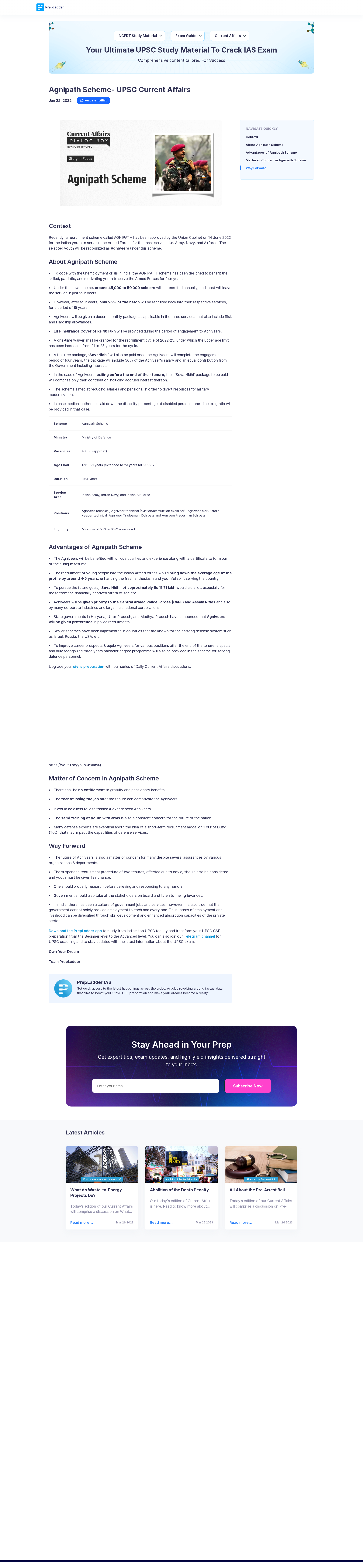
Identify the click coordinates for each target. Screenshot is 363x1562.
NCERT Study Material (138, 35)
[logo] (50, 10)
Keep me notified (96, 100)
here (282, 1553)
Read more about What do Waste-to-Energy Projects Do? (81, 1222)
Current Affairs (228, 35)
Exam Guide (185, 35)
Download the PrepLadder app (75, 931)
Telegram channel (199, 936)
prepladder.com (117, 1553)
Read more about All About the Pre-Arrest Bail (239, 1222)
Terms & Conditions (219, 1553)
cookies (174, 1553)
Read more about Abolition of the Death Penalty (160, 1222)
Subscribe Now (248, 1085)
